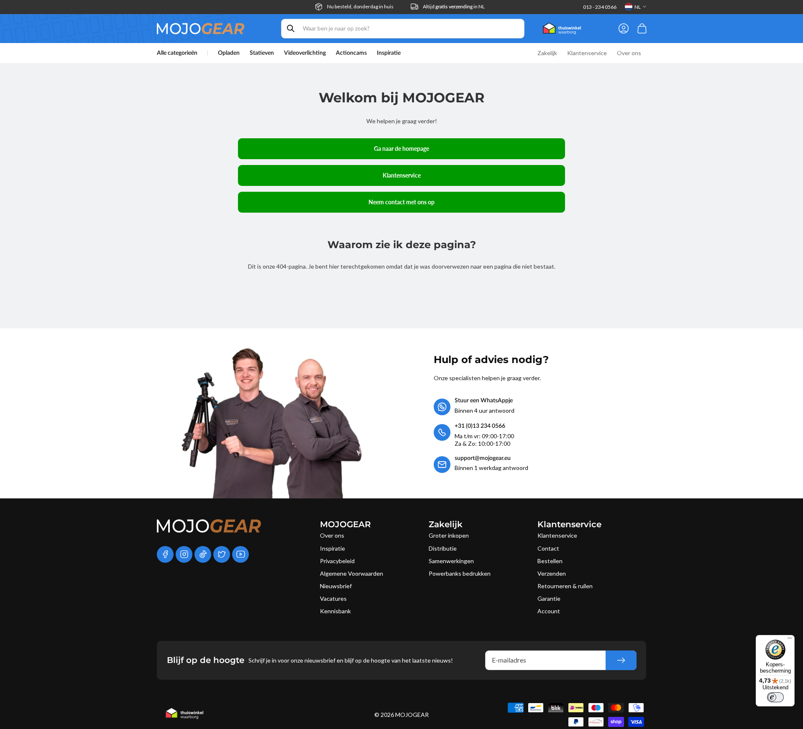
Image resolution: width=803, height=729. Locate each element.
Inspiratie (332, 548)
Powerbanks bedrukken (460, 573)
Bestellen (550, 560)
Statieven (262, 53)
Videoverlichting (305, 53)
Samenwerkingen (451, 560)
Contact (548, 548)
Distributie (443, 548)
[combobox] (402, 28)
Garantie (548, 598)
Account (548, 611)
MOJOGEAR (412, 714)
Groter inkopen (449, 535)
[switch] (775, 697)
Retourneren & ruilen (565, 585)
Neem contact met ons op (401, 202)
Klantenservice (402, 175)
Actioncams (351, 53)
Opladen (229, 53)
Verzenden (551, 573)
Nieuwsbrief (336, 585)
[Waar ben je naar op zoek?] (290, 28)
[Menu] (790, 640)
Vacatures (333, 598)
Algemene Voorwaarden (351, 573)
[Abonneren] (621, 660)
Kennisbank (335, 611)
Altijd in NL (454, 6)
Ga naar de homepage (401, 148)
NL (637, 7)
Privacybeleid (337, 560)
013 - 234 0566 (599, 7)
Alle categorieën (177, 53)
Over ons (332, 535)
